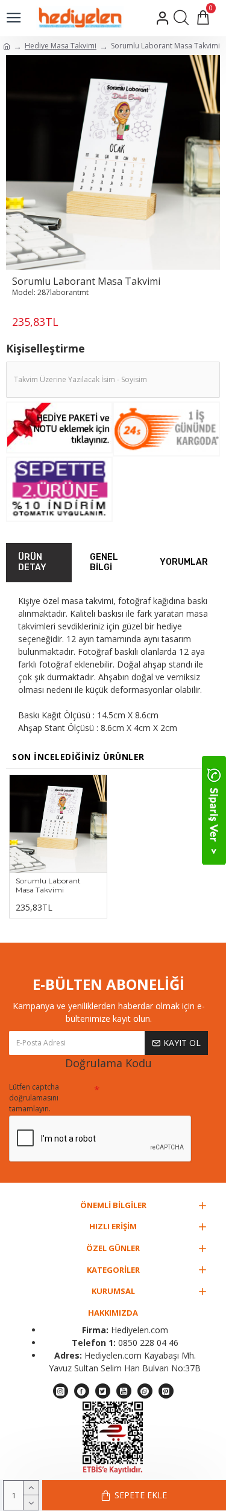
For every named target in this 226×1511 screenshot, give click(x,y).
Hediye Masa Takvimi (60, 46)
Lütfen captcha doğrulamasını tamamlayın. (34, 1098)
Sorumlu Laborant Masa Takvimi (48, 885)
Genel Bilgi (104, 562)
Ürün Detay (32, 562)
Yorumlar (184, 562)
